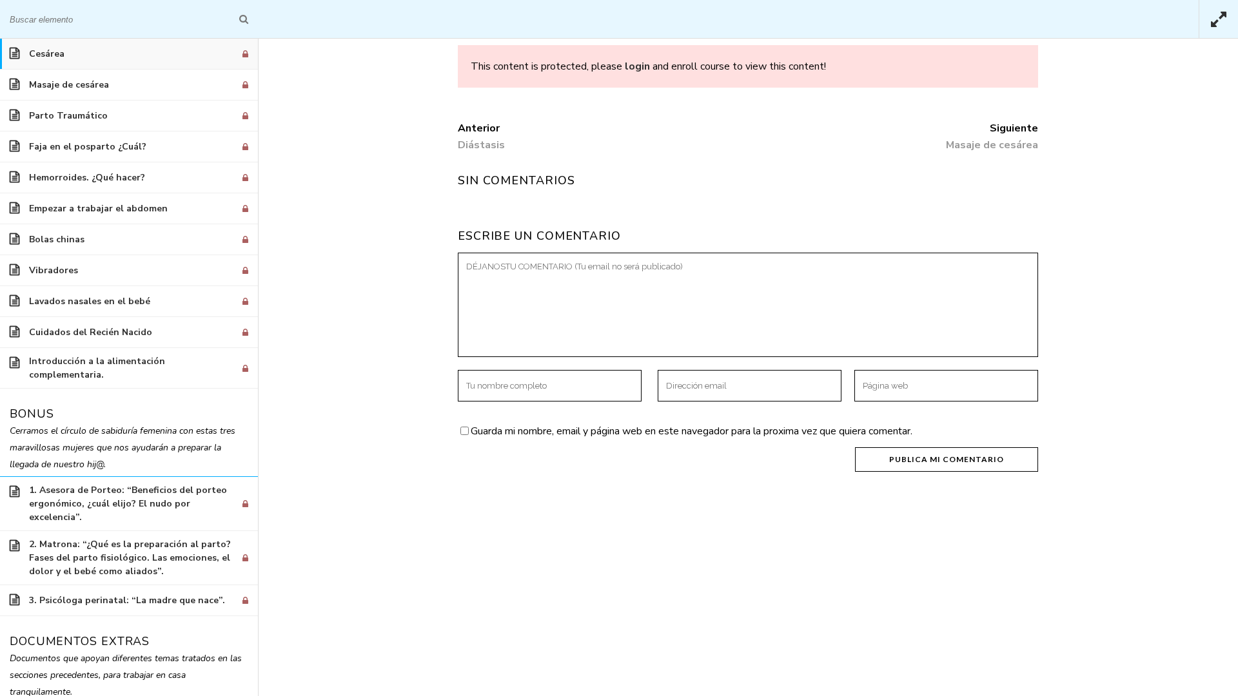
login (637, 66)
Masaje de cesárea (992, 145)
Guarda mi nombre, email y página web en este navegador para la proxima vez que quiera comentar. (691, 431)
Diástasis (481, 145)
